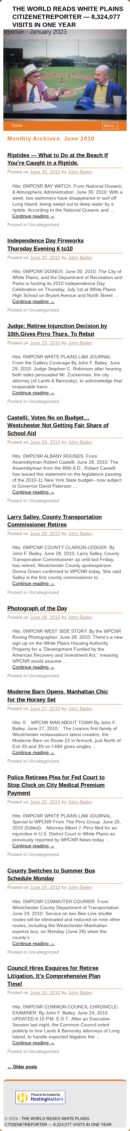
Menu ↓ (110, 126)
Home (17, 125)
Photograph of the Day (37, 608)
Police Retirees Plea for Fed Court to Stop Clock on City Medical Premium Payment (56, 785)
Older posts (22, 1066)
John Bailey (80, 171)
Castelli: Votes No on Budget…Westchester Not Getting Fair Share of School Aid (58, 425)
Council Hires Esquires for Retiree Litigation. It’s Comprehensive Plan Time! (53, 976)
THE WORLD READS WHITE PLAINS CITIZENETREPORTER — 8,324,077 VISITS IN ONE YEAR (67, 16)
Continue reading (33, 216)
